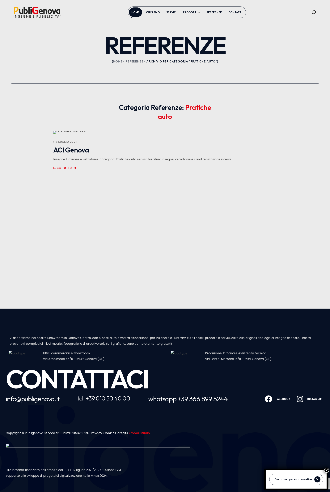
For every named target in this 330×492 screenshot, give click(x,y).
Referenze (134, 61)
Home (117, 61)
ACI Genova (71, 150)
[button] (314, 12)
